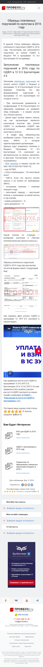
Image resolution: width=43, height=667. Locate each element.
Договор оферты (14, 637)
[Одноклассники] (25, 485)
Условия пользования (21, 640)
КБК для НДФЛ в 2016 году (26, 432)
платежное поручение (25, 81)
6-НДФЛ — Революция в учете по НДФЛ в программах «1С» (19, 398)
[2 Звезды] (9, 411)
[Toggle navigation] (38, 8)
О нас (9, 2)
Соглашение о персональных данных (21, 643)
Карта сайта (16, 646)
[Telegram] (32, 485)
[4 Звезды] (16, 411)
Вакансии (28, 646)
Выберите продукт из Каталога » (21, 508)
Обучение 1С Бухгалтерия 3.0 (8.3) (26, 32)
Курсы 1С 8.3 (7, 32)
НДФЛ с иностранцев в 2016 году (26, 448)
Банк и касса (7, 33)
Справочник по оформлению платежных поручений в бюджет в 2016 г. (27, 465)
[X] (29, 485)
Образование (29, 637)
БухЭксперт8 (31, 2)
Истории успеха (17, 2)
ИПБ (25, 2)
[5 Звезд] (20, 411)
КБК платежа (11, 163)
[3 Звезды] (13, 411)
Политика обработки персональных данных (21, 633)
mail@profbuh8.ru (21, 621)
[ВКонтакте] (22, 485)
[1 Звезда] (5, 411)
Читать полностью (23, 438)
